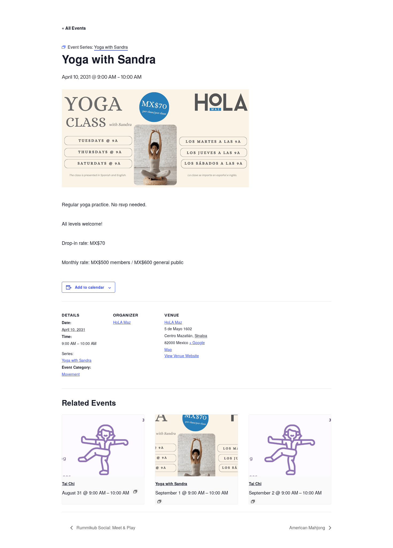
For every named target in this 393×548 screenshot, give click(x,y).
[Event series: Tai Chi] (135, 491)
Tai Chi (68, 483)
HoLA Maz (122, 322)
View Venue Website (181, 355)
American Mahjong (307, 527)
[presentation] (103, 445)
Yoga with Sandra (76, 360)
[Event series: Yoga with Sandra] (159, 501)
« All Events (74, 28)
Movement (71, 374)
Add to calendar (89, 287)
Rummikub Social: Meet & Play (105, 527)
